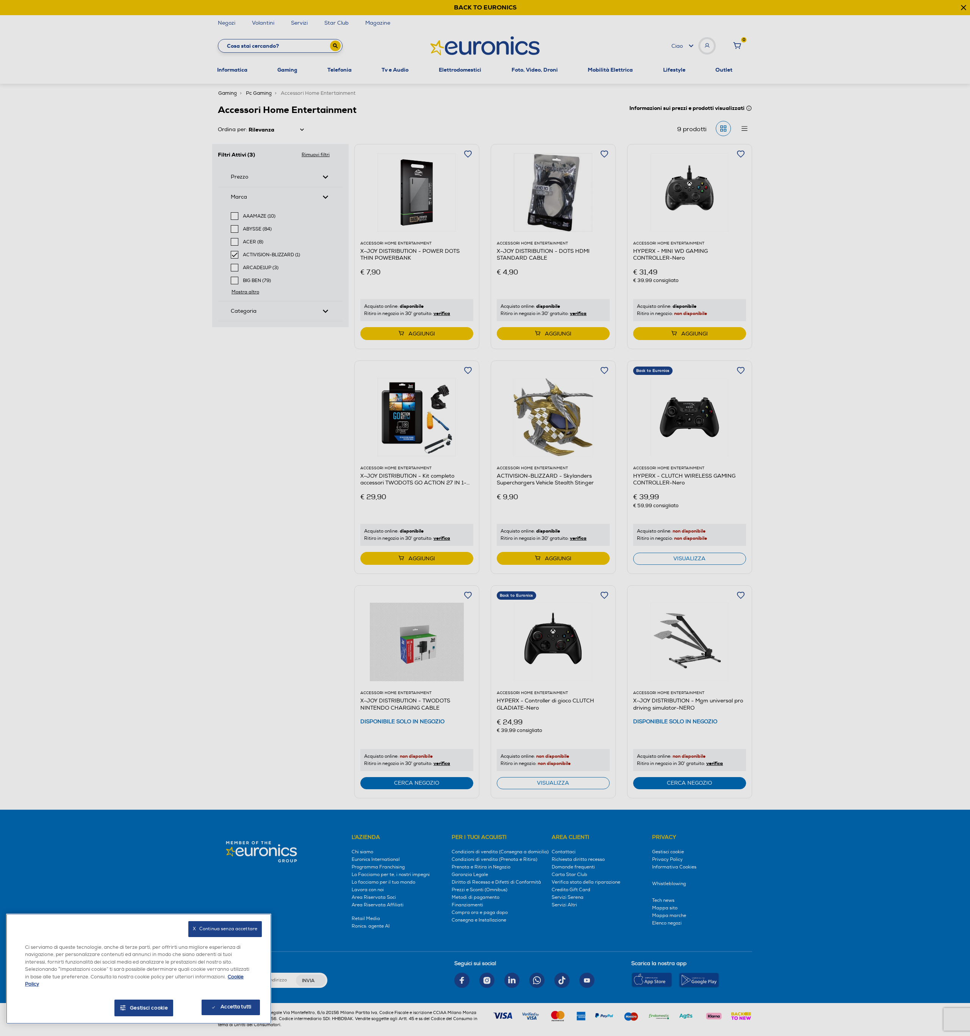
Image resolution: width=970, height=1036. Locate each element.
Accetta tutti (236, 1007)
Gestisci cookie (149, 1008)
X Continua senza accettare (225, 929)
